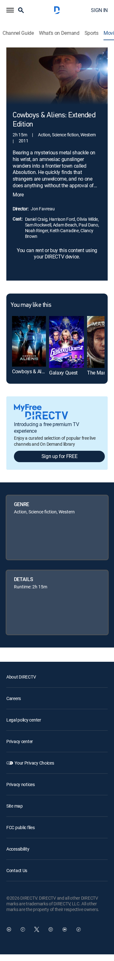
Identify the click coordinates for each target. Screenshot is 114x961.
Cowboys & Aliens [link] (31, 371)
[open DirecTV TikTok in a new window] (78, 929)
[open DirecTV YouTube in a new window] (64, 929)
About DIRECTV (21, 677)
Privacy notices (20, 784)
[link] (29, 341)
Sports (91, 33)
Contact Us (16, 870)
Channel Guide (18, 33)
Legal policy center (23, 720)
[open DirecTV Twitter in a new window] (36, 929)
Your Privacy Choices (34, 763)
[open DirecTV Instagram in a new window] (50, 929)
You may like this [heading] (31, 305)
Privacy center (19, 741)
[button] (10, 10)
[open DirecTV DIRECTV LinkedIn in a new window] (8, 929)
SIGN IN (99, 10)
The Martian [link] (100, 372)
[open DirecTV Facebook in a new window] (22, 929)
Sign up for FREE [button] (59, 456)
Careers (13, 698)
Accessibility (17, 849)
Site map (14, 806)
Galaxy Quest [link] (63, 372)
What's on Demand (59, 33)
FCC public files (20, 827)
